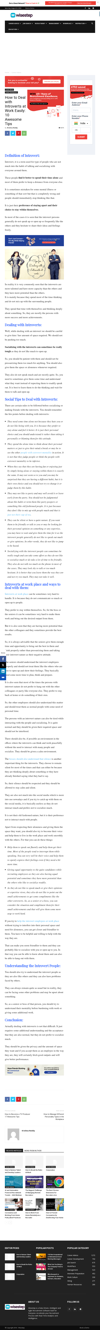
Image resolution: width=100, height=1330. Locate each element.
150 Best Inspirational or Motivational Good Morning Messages (55, 1257)
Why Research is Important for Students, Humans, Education (56, 1276)
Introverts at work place (16, 594)
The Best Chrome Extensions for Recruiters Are (52, 1192)
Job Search (27, 23)
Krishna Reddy (12, 128)
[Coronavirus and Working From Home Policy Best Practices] (14, 1204)
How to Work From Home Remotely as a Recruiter (32, 1215)
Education (13, 29)
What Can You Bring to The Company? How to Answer (55, 1267)
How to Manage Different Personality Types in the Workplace (54, 1116)
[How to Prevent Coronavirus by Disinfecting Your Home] (55, 1204)
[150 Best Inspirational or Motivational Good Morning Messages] (41, 1257)
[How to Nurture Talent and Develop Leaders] (14, 1162)
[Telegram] (93, 8)
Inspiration (80, 23)
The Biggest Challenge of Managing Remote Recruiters (33, 1192)
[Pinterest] (18, 133)
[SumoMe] (3, 677)
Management (54, 23)
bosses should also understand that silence (30, 758)
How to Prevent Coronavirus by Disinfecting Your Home (54, 1215)
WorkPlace (67, 23)
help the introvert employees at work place (38, 921)
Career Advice (14, 23)
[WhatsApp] (24, 133)
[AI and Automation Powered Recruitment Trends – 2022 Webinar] (14, 1182)
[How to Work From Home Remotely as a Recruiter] (34, 1204)
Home (7, 73)
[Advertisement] (66, 15)
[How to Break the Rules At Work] (34, 1162)
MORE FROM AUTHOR (33, 1151)
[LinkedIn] (3, 671)
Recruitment (40, 23)
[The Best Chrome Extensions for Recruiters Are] (55, 1182)
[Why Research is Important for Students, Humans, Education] (41, 1276)
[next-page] (10, 1222)
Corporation (50, 1170)
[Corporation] (55, 1162)
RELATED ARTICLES (14, 1151)
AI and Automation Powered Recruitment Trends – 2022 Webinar (13, 1192)
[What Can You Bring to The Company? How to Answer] (41, 1266)
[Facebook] (85, 8)
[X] (3, 665)
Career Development (11, 92)
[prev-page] (6, 1222)
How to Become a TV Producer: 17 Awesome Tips (17, 1115)
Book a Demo (29, 8)
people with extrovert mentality (36, 452)
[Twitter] (12, 133)
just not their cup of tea (19, 514)
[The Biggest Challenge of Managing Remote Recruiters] (34, 1182)
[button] (92, 23)
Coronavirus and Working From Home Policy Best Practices (13, 1215)
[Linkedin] (89, 8)
